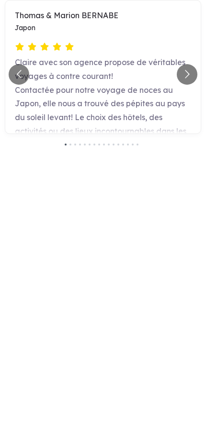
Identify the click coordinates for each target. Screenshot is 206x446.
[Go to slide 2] (70, 144)
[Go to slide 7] (94, 144)
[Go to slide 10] (109, 144)
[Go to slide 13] (123, 144)
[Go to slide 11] (113, 144)
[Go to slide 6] (90, 144)
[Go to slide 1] (66, 144)
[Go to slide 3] (75, 144)
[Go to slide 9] (104, 144)
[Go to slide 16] (137, 144)
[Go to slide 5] (85, 144)
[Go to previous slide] (19, 74)
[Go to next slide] (187, 74)
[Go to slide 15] (133, 144)
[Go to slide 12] (118, 144)
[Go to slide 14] (128, 144)
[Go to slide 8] (99, 144)
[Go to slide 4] (80, 144)
